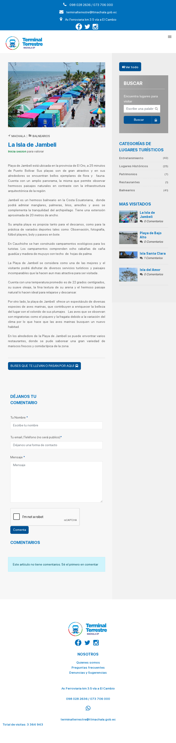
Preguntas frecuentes (88, 667)
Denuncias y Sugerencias (88, 672)
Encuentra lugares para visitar (141, 98)
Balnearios (143, 190)
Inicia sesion (17, 151)
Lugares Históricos (143, 166)
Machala (18, 136)
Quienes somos (88, 662)
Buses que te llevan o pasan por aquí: (43, 366)
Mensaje (17, 457)
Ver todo (131, 67)
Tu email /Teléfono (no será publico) (36, 437)
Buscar (139, 119)
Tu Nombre (19, 417)
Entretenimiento (143, 158)
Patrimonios (143, 174)
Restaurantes (143, 182)
